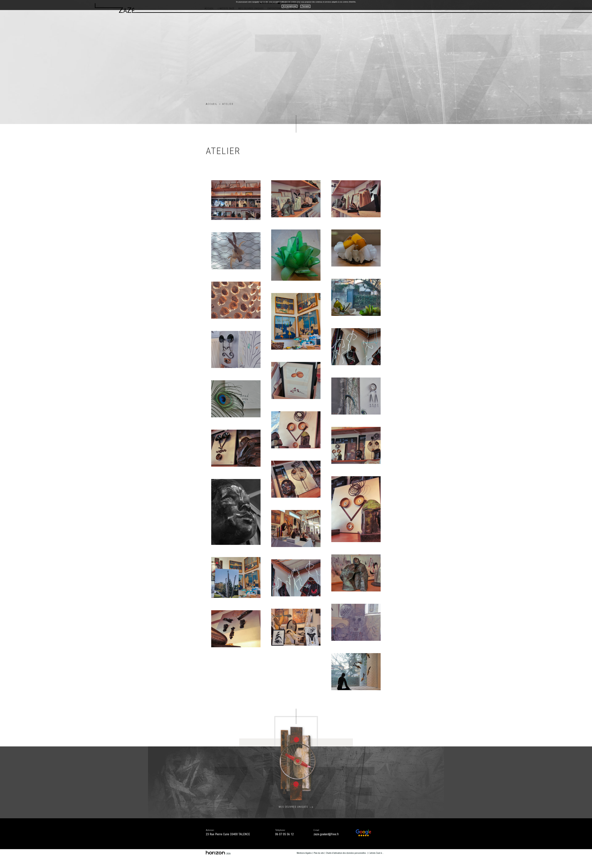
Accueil (211, 104)
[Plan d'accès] (364, 833)
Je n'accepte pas (289, 6)
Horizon (215, 852)
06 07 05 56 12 (284, 834)
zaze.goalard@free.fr (326, 834)
